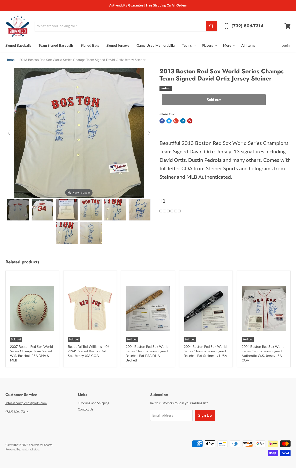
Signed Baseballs (18, 45)
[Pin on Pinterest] (189, 120)
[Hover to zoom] (79, 132)
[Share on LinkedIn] (182, 120)
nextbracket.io (30, 449)
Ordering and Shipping (93, 403)
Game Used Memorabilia (156, 45)
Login (285, 45)
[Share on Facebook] (162, 120)
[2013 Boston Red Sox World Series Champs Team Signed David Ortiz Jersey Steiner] (18, 209)
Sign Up (205, 415)
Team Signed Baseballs (56, 45)
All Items (248, 45)
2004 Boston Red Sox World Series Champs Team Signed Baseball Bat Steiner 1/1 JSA (205, 351)
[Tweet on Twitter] (169, 120)
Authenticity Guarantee (126, 5)
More (227, 45)
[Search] (211, 26)
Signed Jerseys (117, 45)
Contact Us (86, 409)
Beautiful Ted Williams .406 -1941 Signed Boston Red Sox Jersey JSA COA (88, 351)
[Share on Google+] (176, 120)
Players (208, 45)
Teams (187, 45)
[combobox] (120, 26)
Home (10, 60)
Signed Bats (90, 45)
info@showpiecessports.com (26, 403)
